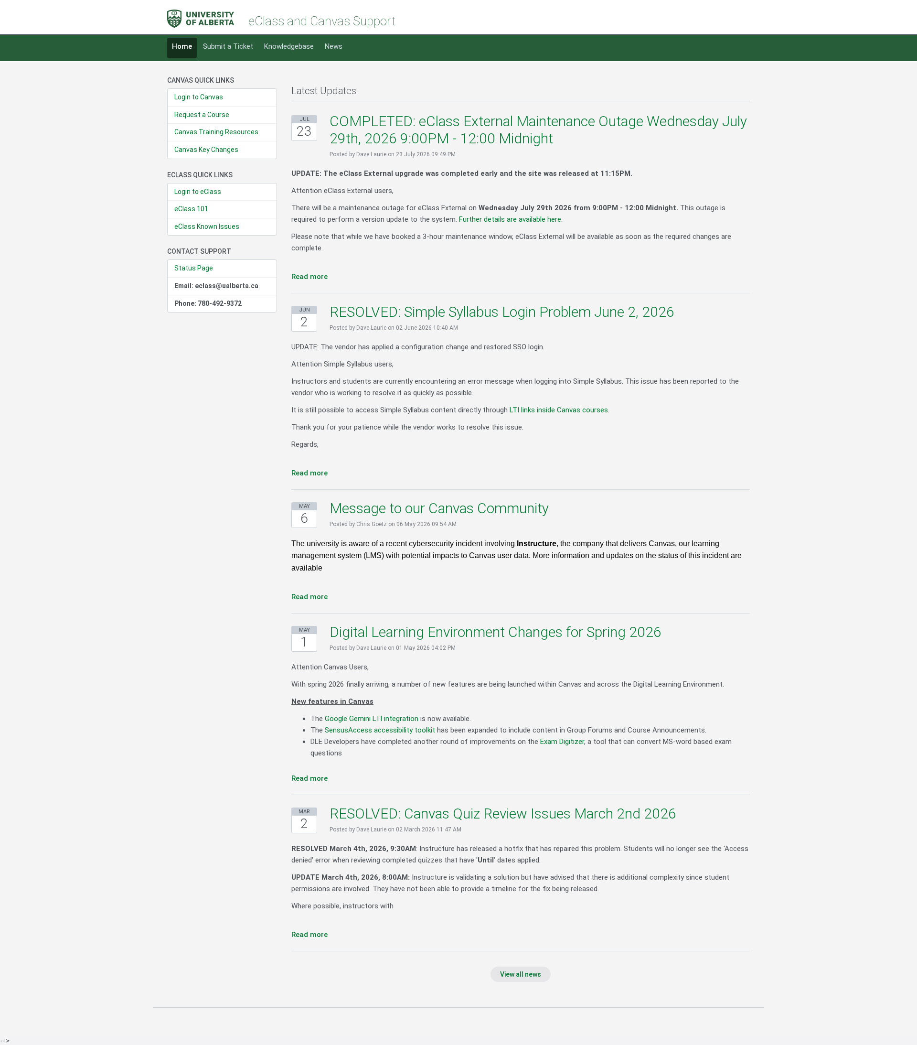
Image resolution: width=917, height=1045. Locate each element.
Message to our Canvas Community (439, 508)
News (333, 46)
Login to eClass (197, 191)
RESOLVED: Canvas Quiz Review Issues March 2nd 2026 (503, 813)
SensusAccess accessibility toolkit (380, 730)
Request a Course (201, 115)
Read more (309, 276)
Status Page (193, 268)
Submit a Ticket (228, 46)
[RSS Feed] (746, 90)
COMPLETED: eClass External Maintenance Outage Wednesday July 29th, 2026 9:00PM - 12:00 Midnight (538, 130)
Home (182, 46)
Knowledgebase (289, 46)
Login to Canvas (198, 97)
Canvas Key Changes (206, 149)
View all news (520, 974)
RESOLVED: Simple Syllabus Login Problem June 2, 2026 (502, 311)
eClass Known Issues (206, 226)
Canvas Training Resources (216, 132)
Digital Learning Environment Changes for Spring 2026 (495, 632)
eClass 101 (191, 209)
